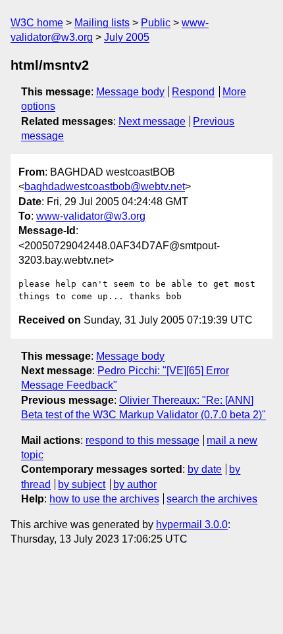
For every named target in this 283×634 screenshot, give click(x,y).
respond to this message (142, 440)
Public (155, 22)
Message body (130, 91)
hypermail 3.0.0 (192, 524)
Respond (193, 91)
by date (205, 469)
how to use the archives (104, 498)
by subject (81, 484)
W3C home (37, 22)
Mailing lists (102, 22)
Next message (152, 121)
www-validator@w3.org (90, 216)
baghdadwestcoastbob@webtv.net (104, 186)
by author (135, 484)
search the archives (212, 498)
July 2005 (126, 37)
